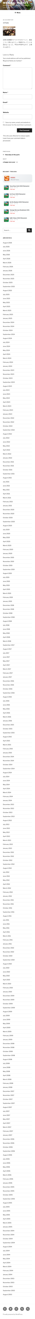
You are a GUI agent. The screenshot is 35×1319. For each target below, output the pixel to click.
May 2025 (6, 302)
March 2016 (7, 717)
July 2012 (6, 872)
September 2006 (9, 1151)
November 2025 (8, 279)
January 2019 (7, 601)
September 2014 (9, 768)
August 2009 (7, 1011)
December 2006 (8, 1139)
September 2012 (8, 864)
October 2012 (7, 860)
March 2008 (7, 1079)
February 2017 (8, 673)
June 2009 (6, 1019)
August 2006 (7, 1155)
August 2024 (7, 338)
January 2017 (7, 677)
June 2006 (6, 1163)
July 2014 (6, 776)
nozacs (12, 177)
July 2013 (6, 824)
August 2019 (7, 573)
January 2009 (7, 1039)
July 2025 (6, 294)
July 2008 (6, 1063)
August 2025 (7, 290)
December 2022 (8, 418)
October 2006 (8, 1147)
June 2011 (6, 924)
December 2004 (8, 1231)
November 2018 (8, 609)
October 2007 (8, 1099)
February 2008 (8, 1083)
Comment (7, 65)
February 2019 (8, 597)
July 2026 (6, 247)
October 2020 (8, 518)
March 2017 (7, 669)
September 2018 (9, 617)
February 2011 (8, 940)
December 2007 (8, 1091)
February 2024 (8, 362)
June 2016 (6, 705)
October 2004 (8, 1239)
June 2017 (6, 657)
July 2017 (6, 653)
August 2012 (7, 868)
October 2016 (7, 689)
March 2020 (7, 545)
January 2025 (7, 318)
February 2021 (8, 502)
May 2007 (6, 1119)
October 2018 (7, 613)
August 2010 (7, 964)
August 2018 (7, 621)
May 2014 (6, 784)
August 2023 (7, 386)
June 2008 (6, 1067)
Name (5, 92)
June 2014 (6, 780)
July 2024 (6, 342)
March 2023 (7, 406)
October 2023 (8, 378)
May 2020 (6, 537)
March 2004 (7, 1266)
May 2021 (6, 490)
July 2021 (6, 482)
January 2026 (7, 271)
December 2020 (8, 510)
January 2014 (7, 800)
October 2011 (7, 908)
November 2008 (8, 1047)
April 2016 (6, 713)
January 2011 (7, 944)
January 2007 (7, 1135)
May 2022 (6, 446)
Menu (18, 12)
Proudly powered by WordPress (12, 1314)
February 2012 (8, 892)
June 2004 (6, 1255)
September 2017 (8, 645)
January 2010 (7, 992)
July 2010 (6, 968)
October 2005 (8, 1195)
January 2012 (7, 896)
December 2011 (8, 900)
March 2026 (7, 263)
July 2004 (6, 1251)
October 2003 (8, 1286)
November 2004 (8, 1235)
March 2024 (7, 358)
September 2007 (9, 1103)
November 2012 (8, 856)
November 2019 (8, 561)
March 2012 (7, 888)
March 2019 (7, 593)
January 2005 (7, 1227)
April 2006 (6, 1171)
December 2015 (8, 725)
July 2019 (6, 577)
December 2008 (8, 1043)
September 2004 (9, 1243)
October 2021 (7, 470)
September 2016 (9, 693)
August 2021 (7, 478)
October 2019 (7, 565)
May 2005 (6, 1215)
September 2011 (8, 912)
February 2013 (8, 844)
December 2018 (8, 605)
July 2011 (6, 920)
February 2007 (8, 1131)
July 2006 (6, 1159)
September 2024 (9, 334)
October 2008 (8, 1051)
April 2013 (6, 836)
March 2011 (7, 936)
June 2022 (6, 442)
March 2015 (7, 745)
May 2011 (6, 928)
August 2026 (7, 243)
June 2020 (6, 533)
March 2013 (7, 840)
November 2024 (8, 326)
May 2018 (6, 633)
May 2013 (6, 832)
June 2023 (6, 394)
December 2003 (8, 1278)
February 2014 (8, 796)
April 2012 (6, 884)
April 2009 (6, 1027)
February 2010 (8, 988)
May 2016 (6, 709)
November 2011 (8, 904)
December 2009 (8, 996)
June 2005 (6, 1211)
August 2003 (7, 1294)
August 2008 (7, 1059)
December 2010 (8, 948)
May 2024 (6, 350)
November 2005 (8, 1191)
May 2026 (6, 255)
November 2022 (8, 422)
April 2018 (6, 637)
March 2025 (7, 310)
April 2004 (6, 1263)
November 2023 (8, 374)
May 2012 (6, 880)
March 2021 (7, 498)
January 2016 (7, 721)
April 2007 (6, 1123)
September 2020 (9, 522)
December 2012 (8, 852)
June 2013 (6, 828)
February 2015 (8, 749)
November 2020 (8, 514)
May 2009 (6, 1023)
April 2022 (6, 450)
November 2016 (8, 685)
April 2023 (6, 402)
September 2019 (9, 569)
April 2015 (6, 741)
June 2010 (6, 972)
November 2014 (8, 761)
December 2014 (8, 757)
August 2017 (7, 649)
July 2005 (6, 1207)
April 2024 (6, 354)
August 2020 (7, 526)
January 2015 (7, 753)
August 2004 (7, 1247)
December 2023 (8, 370)
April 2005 (6, 1219)
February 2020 (8, 549)
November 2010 (8, 952)
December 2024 (8, 322)
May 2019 (6, 585)
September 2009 (9, 1008)
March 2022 (7, 454)
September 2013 (9, 816)
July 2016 (6, 701)
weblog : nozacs (15, 2)
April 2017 (6, 665)
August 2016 (7, 697)
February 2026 (8, 267)
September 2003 (9, 1290)
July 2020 (6, 530)
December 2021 (8, 462)
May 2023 (6, 398)
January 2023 (7, 414)
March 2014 (7, 792)
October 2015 (7, 729)
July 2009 (6, 1015)
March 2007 (7, 1127)
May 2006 (6, 1167)
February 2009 (8, 1035)
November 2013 (8, 808)
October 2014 (7, 765)
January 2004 (7, 1274)
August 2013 (7, 820)
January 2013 (7, 848)
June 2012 (6, 876)
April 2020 (6, 541)
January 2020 (7, 553)
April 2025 (6, 306)
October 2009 (8, 1004)
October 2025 (8, 282)
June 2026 (6, 251)
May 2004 (6, 1259)
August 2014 (7, 772)
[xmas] (9, 35)
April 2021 (6, 494)
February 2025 (8, 314)
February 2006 (8, 1179)
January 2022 (7, 458)
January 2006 (7, 1183)
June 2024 (6, 346)
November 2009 (8, 1000)
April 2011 (6, 932)
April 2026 (6, 259)
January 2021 (7, 506)
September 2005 (9, 1199)
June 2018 (6, 629)
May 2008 (6, 1071)
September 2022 (9, 430)
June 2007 (6, 1115)
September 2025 (9, 286)
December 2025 (8, 275)
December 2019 (8, 557)
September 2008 (9, 1055)
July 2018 (6, 625)
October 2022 (7, 426)
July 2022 (6, 438)
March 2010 (7, 984)
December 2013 (8, 804)
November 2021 (8, 466)
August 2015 (7, 737)
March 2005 (7, 1223)
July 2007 (6, 1111)
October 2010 (7, 956)
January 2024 (7, 366)
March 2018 (7, 641)
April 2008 (6, 1075)
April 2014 (6, 788)
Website (6, 112)
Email (5, 102)
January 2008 (7, 1087)
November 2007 (8, 1095)
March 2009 (7, 1031)
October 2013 (7, 812)
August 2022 (7, 434)
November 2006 (8, 1143)
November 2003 (8, 1282)
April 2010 (6, 980)
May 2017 (6, 661)
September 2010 (9, 960)
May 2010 (6, 976)
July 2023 (6, 390)
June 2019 (6, 581)
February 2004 (8, 1270)
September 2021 (8, 474)
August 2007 (7, 1107)
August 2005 (7, 1203)
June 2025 (6, 298)
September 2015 (9, 733)
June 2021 (6, 486)
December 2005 (8, 1187)
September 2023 (9, 382)
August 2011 (7, 916)
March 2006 (7, 1175)
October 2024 (8, 330)
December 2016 (8, 681)
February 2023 (8, 410)
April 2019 (6, 589)
